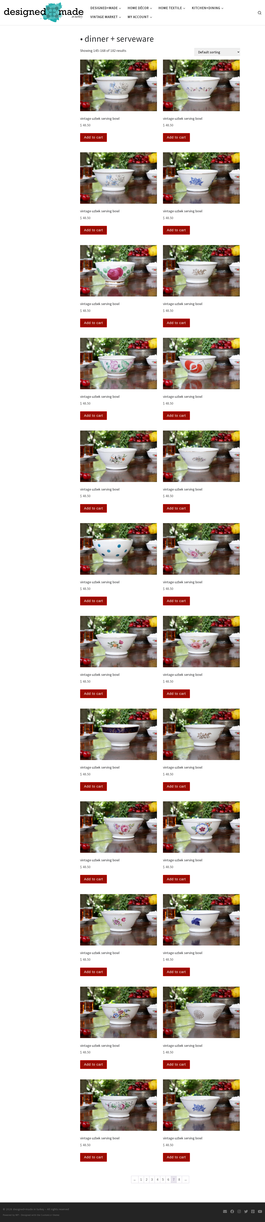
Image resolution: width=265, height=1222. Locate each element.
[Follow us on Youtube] (260, 1211)
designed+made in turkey (28, 1209)
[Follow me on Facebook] (232, 1211)
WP (17, 1215)
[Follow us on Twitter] (246, 1211)
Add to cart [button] (93, 137)
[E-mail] (225, 1211)
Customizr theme (50, 1215)
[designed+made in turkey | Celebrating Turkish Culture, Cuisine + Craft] (44, 11)
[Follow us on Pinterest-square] (253, 1211)
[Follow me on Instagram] (239, 1211)
